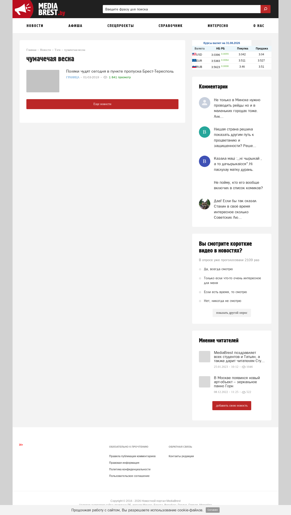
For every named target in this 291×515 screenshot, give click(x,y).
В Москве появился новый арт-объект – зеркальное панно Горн (237, 382)
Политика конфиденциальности (130, 469)
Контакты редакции (181, 456)
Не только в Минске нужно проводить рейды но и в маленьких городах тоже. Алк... (237, 108)
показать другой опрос (231, 312)
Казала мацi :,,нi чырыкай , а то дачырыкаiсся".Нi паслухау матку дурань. (238, 164)
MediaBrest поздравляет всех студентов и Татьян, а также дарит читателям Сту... (239, 357)
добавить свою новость (232, 405)
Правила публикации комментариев (132, 456)
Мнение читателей (218, 340)
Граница (73, 77)
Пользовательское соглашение (129, 476)
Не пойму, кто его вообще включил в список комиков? (238, 185)
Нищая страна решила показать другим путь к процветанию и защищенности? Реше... (235, 137)
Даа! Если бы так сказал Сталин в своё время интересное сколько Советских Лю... (235, 209)
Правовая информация (124, 462)
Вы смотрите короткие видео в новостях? (225, 247)
